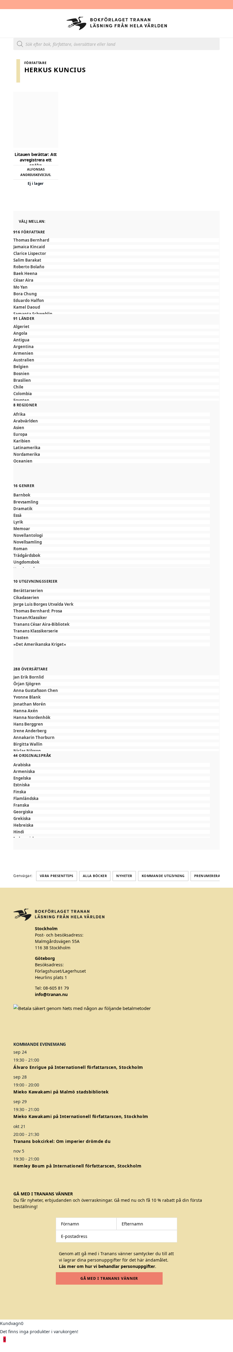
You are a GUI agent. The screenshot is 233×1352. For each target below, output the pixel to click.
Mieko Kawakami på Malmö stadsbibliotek (61, 1092)
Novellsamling (27, 542)
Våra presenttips (56, 875)
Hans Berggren (28, 724)
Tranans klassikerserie (35, 631)
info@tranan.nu (51, 994)
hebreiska (23, 825)
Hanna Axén (25, 711)
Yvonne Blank (27, 697)
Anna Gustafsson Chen (35, 691)
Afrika (19, 414)
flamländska (26, 799)
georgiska (23, 812)
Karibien (21, 441)
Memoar (21, 529)
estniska (21, 785)
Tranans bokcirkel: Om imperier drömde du (61, 1141)
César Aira (23, 280)
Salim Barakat (27, 260)
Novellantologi (28, 535)
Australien (23, 360)
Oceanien (22, 461)
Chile (18, 387)
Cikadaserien (26, 598)
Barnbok (21, 495)
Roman (20, 549)
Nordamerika (26, 454)
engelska (22, 778)
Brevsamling (25, 502)
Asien (18, 428)
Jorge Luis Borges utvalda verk (43, 604)
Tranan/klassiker (30, 618)
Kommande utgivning (163, 875)
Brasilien (22, 380)
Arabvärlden (25, 421)
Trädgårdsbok (26, 555)
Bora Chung (25, 294)
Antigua (21, 340)
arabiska (22, 765)
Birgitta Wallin (27, 744)
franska (21, 805)
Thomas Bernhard (31, 240)
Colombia (22, 394)
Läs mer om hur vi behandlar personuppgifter (107, 1266)
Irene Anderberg (29, 731)
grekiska (22, 819)
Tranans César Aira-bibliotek (41, 624)
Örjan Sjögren (27, 684)
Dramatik (22, 509)
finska (19, 792)
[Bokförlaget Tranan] (116, 23)
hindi (18, 832)
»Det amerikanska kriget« (39, 644)
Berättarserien (28, 591)
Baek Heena (25, 274)
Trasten (21, 638)
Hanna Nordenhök (31, 718)
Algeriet (21, 327)
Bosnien (21, 374)
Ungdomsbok (26, 562)
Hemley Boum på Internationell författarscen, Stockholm (77, 1166)
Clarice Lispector (29, 254)
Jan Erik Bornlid (28, 677)
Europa (20, 434)
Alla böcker (95, 875)
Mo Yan (20, 287)
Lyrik (18, 522)
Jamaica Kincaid (29, 247)
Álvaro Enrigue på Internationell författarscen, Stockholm (78, 1067)
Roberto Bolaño (28, 267)
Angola (20, 333)
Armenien (23, 353)
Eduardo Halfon (28, 301)
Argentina (23, 347)
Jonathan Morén (29, 704)
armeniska (24, 772)
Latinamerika (26, 448)
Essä (17, 515)
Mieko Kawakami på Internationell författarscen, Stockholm (80, 1116)
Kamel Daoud (26, 307)
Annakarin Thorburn (34, 738)
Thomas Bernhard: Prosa (37, 611)
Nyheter (124, 875)
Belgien (21, 367)
